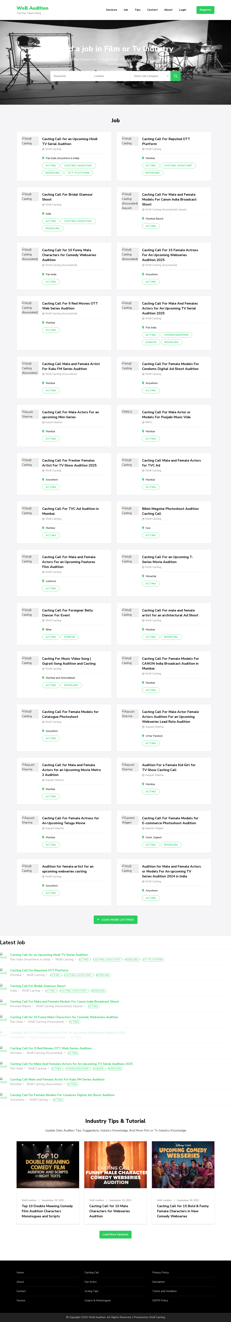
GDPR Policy (160, 1300)
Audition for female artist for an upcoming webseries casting (68, 869)
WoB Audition (32, 8)
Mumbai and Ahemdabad (60, 678)
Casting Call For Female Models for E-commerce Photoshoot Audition (170, 820)
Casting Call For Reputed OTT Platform (166, 141)
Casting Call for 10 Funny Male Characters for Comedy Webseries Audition (69, 255)
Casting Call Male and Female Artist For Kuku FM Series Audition (71, 366)
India (48, 214)
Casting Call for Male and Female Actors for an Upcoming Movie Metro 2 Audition (71, 770)
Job (126, 10)
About (168, 10)
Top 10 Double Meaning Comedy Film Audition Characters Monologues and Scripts (47, 1211)
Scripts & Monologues (98, 1300)
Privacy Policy (160, 1272)
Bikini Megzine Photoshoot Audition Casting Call (170, 511)
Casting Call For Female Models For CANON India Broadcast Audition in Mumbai (170, 663)
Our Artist (91, 1282)
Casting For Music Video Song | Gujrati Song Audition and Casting (69, 661)
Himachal (151, 576)
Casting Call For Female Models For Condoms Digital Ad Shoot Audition (170, 366)
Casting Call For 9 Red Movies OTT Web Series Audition (70, 306)
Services (111, 10)
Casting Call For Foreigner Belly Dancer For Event (67, 613)
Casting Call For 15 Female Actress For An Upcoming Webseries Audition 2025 (170, 255)
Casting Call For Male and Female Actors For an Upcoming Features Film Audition (69, 562)
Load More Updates (115, 1234)
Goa (148, 528)
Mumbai (150, 158)
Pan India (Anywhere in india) (62, 158)
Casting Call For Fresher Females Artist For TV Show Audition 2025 (69, 463)
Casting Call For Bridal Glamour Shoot (67, 197)
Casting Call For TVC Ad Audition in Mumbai (70, 511)
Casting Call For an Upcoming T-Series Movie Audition (167, 559)
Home (20, 1272)
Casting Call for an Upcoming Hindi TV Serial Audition (69, 141)
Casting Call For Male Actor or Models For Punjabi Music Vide (166, 414)
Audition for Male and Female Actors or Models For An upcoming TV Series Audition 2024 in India (171, 871)
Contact (152, 10)
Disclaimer (158, 1282)
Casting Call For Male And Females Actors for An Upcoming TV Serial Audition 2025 (170, 308)
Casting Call (92, 1272)
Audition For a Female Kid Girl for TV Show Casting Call (169, 767)
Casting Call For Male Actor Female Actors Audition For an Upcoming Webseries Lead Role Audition (170, 717)
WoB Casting (157, 1317)
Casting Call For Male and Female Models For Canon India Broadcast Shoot (169, 199)
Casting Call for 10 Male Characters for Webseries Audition (109, 1211)
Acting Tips (91, 1291)
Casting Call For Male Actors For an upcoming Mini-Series (70, 414)
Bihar (49, 629)
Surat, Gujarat (154, 837)
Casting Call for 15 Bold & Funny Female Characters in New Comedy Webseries (183, 1211)
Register (205, 10)
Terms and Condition (164, 1291)
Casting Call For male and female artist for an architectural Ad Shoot (170, 613)
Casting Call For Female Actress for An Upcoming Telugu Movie (70, 820)
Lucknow (51, 581)
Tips (138, 10)
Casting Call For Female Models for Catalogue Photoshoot (70, 714)
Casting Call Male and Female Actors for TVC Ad (171, 463)
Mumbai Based (154, 219)
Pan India (51, 274)
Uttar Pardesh (154, 736)
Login (182, 10)
